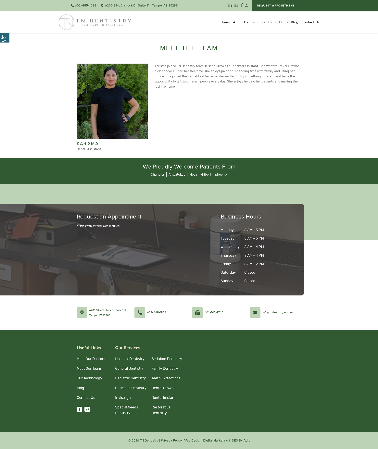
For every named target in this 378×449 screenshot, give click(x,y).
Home (225, 22)
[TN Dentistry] (95, 22)
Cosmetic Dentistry (130, 388)
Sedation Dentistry (167, 359)
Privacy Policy (171, 440)
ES (236, 5)
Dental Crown (163, 388)
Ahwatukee (177, 174)
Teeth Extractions (166, 378)
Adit (247, 440)
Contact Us (310, 22)
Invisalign (123, 398)
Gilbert (206, 174)
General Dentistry (129, 368)
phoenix (221, 174)
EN (230, 5)
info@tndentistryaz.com (277, 312)
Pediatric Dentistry (130, 378)
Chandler (157, 174)
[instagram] (246, 5)
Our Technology (89, 378)
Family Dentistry (165, 368)
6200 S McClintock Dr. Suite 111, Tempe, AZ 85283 (141, 5)
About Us (240, 22)
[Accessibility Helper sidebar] (4, 38)
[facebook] (242, 5)
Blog (294, 22)
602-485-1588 (85, 5)
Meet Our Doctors (91, 359)
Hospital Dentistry (130, 359)
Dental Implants (164, 398)
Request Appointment (276, 5)
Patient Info (278, 22)
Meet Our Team (89, 368)
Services (258, 22)
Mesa (193, 174)
